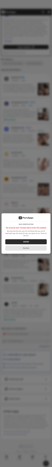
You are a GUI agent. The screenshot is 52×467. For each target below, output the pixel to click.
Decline (26, 248)
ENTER (26, 242)
